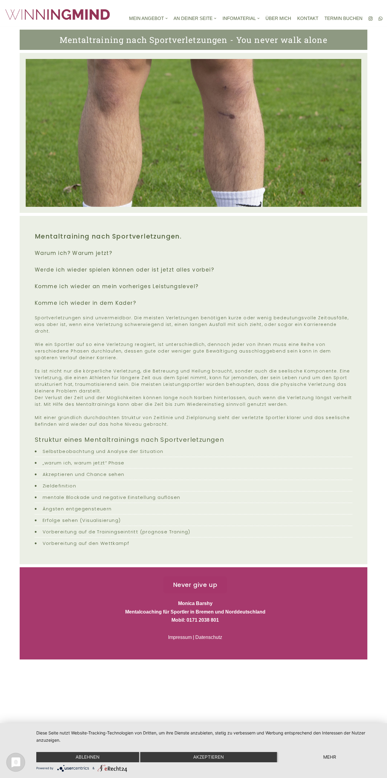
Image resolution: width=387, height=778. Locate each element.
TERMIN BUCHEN (343, 18)
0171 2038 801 (203, 620)
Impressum (180, 637)
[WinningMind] (59, 13)
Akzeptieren (208, 757)
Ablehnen (87, 757)
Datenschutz (208, 637)
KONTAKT (307, 18)
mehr (329, 757)
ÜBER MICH (278, 18)
